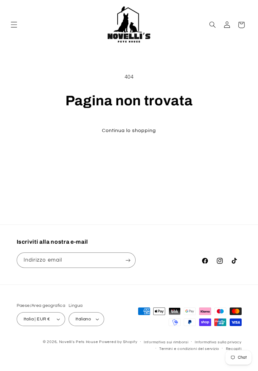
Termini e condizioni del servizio (189, 349)
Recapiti (234, 349)
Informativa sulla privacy (218, 342)
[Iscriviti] (128, 260)
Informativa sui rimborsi (166, 342)
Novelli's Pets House (78, 342)
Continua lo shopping (129, 130)
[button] (14, 25)
